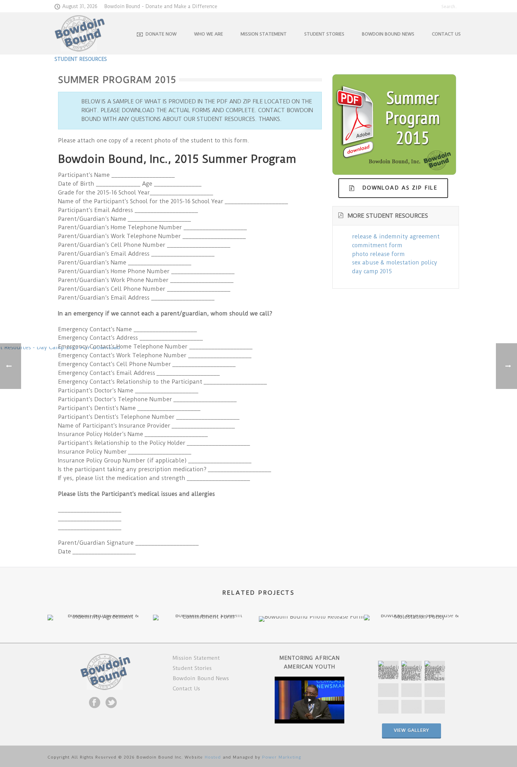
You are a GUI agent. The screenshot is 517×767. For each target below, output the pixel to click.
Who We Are (208, 34)
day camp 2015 (372, 271)
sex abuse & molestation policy (394, 262)
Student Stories (324, 34)
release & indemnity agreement (396, 236)
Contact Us (446, 34)
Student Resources (81, 59)
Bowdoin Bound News (388, 34)
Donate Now (161, 34)
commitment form (377, 245)
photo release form (378, 254)
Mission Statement (264, 34)
